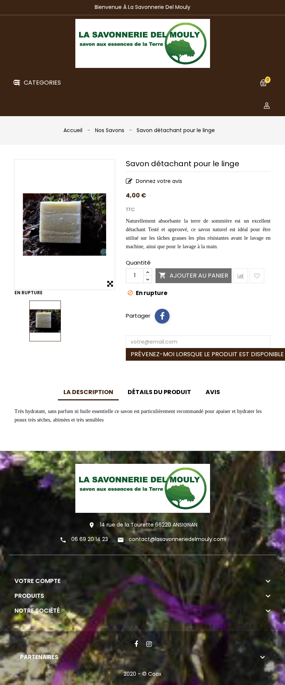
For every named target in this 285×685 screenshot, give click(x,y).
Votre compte (37, 581)
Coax (154, 674)
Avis (213, 392)
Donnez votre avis (158, 181)
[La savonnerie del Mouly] (142, 488)
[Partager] (162, 316)
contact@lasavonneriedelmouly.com (177, 539)
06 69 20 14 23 (89, 539)
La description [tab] (88, 392)
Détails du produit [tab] (159, 392)
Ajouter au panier (193, 275)
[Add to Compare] (240, 275)
